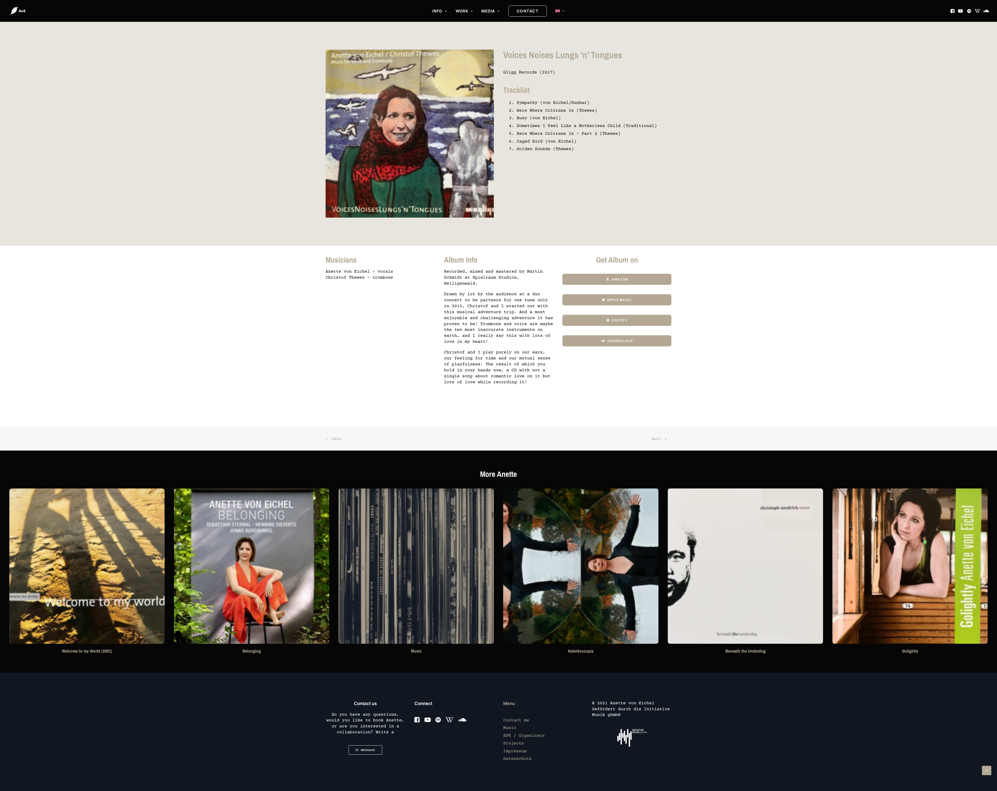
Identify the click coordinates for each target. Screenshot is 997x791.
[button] (953, 11)
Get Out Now (910, 651)
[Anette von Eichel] (17, 11)
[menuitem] (440, 11)
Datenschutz (517, 758)
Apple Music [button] (619, 300)
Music (251, 651)
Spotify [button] (619, 320)
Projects (513, 743)
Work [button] (462, 11)
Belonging (87, 651)
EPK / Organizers (524, 735)
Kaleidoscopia (416, 651)
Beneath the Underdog (581, 651)
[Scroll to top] (986, 770)
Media (488, 11)
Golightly (745, 651)
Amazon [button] (620, 279)
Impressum (515, 751)
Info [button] (437, 11)
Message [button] (368, 750)
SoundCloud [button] (620, 341)
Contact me (516, 720)
